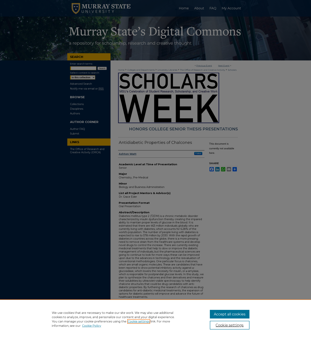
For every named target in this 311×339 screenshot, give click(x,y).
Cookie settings (139, 321)
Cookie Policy (91, 325)
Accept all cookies (229, 314)
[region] (155, 319)
